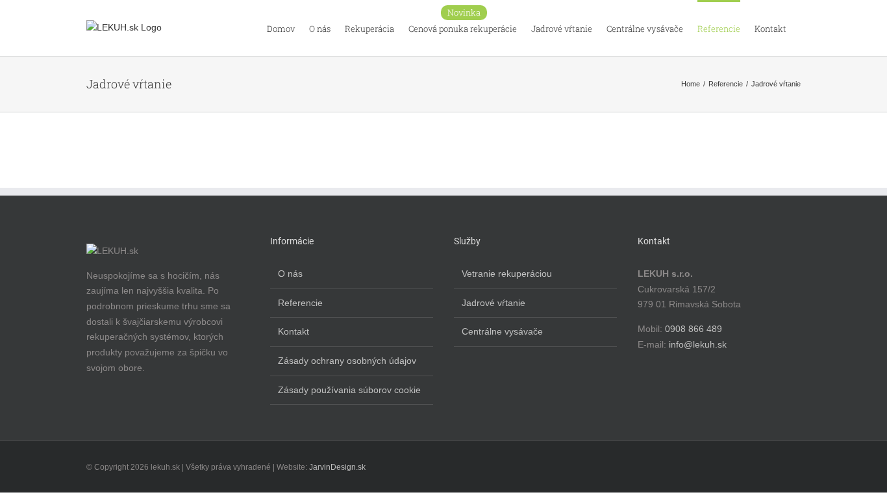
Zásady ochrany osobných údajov (347, 360)
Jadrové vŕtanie (493, 303)
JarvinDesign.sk (337, 467)
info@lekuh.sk (698, 344)
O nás (290, 273)
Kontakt (293, 331)
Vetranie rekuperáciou (507, 273)
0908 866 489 (693, 329)
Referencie (300, 303)
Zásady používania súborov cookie (349, 390)
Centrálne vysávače (502, 331)
